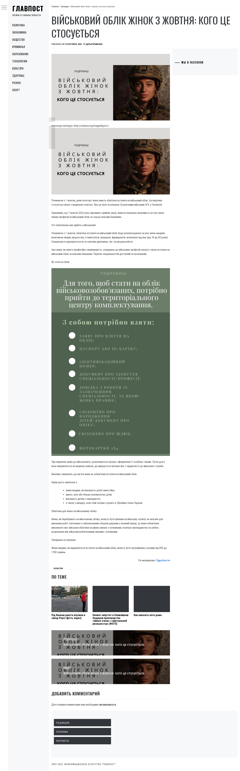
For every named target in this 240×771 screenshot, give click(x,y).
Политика (18, 25)
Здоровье (18, 76)
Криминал (18, 47)
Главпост (28, 8)
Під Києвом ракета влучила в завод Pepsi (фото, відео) (68, 617)
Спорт (16, 90)
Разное (16, 83)
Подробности (163, 560)
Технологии (19, 61)
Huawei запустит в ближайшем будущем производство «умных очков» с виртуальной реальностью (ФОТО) (110, 619)
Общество (18, 40)
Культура (18, 68)
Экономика (19, 32)
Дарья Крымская (94, 44)
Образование (20, 54)
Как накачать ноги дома (148, 615)
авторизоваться (107, 704)
